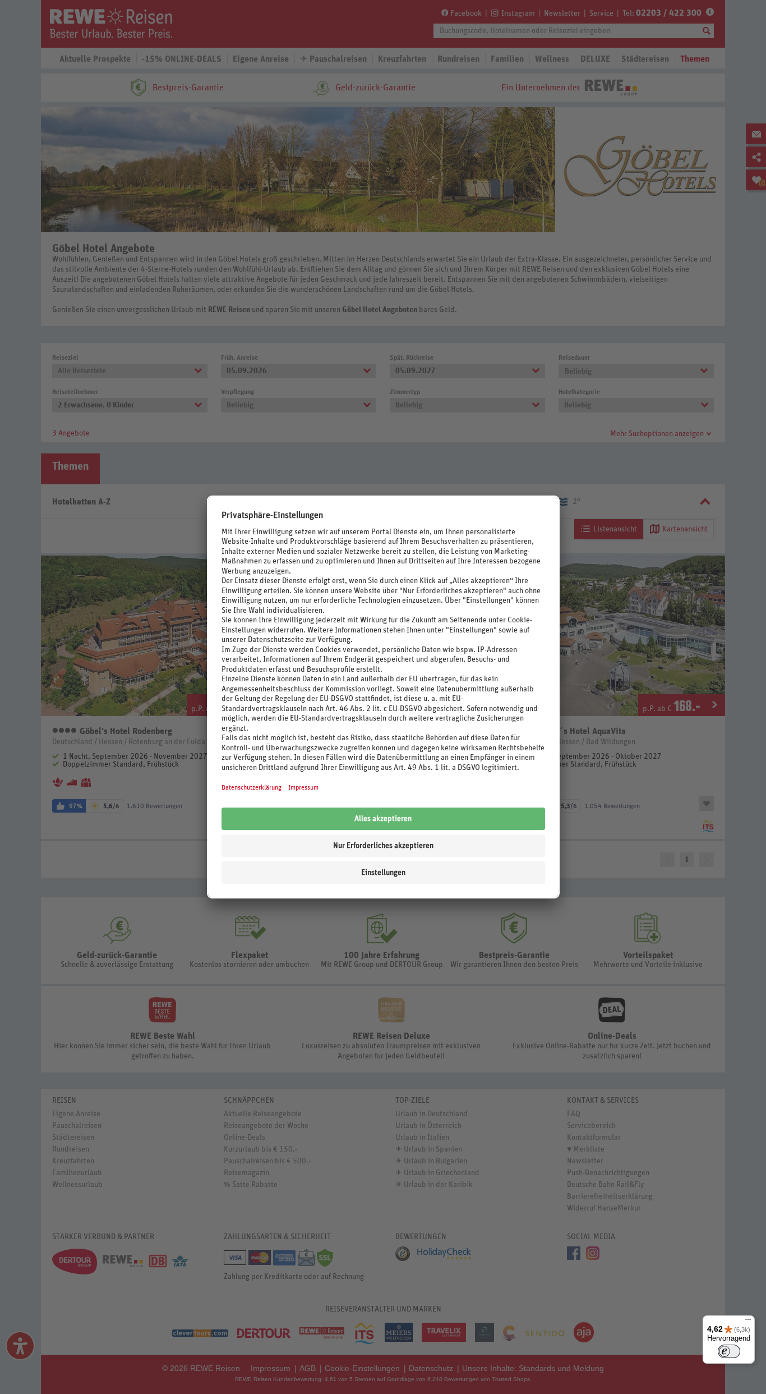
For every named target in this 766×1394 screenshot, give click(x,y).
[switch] (729, 1351)
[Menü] (748, 1322)
